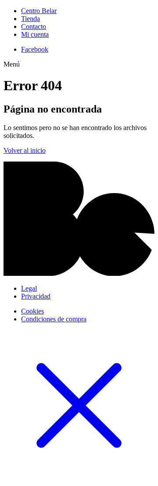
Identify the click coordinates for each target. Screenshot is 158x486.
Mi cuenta (35, 34)
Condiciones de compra (53, 319)
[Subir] (79, 273)
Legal (29, 288)
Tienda (30, 18)
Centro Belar (39, 10)
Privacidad (35, 296)
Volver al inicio (25, 150)
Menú (12, 64)
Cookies (32, 311)
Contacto (33, 26)
